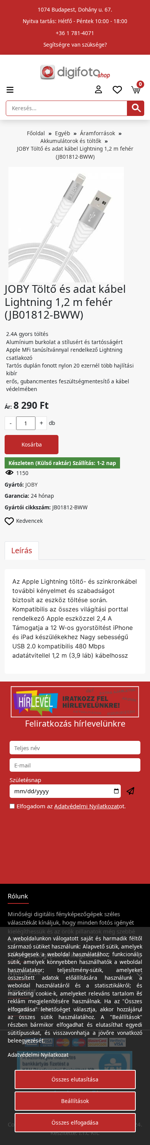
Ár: (8, 406)
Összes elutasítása (75, 1079)
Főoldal (36, 133)
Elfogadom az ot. (71, 806)
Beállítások (75, 1101)
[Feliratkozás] (131, 791)
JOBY (31, 484)
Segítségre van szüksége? (75, 44)
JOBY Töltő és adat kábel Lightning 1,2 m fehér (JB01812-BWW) (75, 152)
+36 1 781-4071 (75, 33)
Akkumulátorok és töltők (70, 140)
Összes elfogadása (75, 1122)
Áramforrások (97, 133)
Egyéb (62, 133)
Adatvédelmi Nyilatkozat (86, 806)
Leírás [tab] (21, 550)
